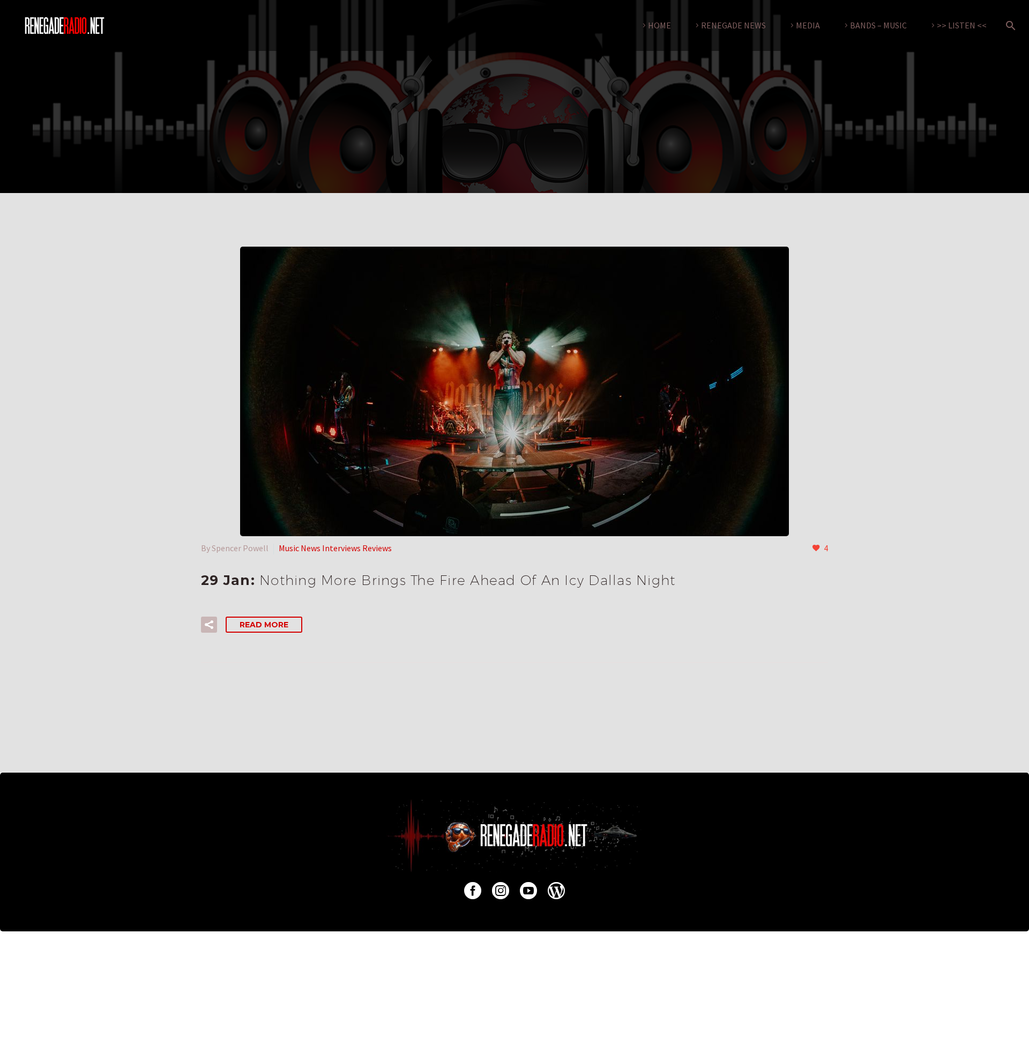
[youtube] (528, 890)
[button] (209, 625)
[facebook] (472, 890)
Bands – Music (878, 25)
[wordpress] (556, 890)
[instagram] (500, 890)
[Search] (1008, 25)
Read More (264, 624)
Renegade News (733, 25)
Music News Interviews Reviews (335, 548)
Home (659, 25)
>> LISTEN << (962, 25)
